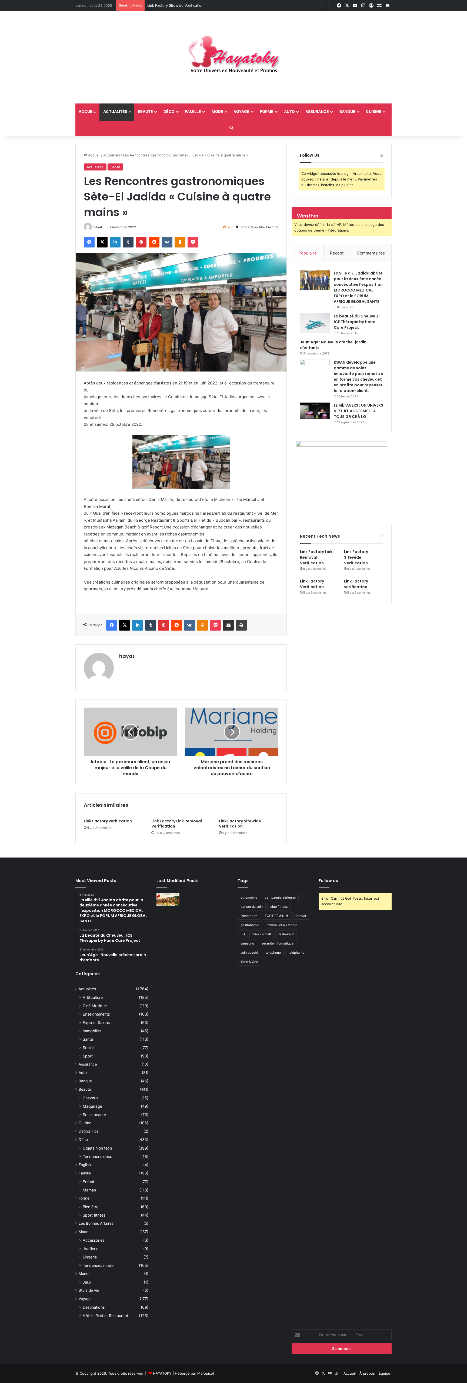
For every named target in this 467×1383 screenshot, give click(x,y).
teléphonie (296, 952)
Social (88, 1047)
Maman (89, 1190)
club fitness (279, 907)
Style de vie (89, 1290)
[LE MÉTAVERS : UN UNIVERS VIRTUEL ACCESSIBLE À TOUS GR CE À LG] (315, 411)
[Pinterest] (141, 242)
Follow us (328, 880)
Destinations (94, 1307)
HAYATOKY (162, 1373)
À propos (367, 1373)
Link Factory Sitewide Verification (175, 5)
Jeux (87, 1282)
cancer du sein (252, 907)
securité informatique (277, 943)
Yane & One (249, 962)
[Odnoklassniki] (180, 242)
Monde (85, 1273)
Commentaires (371, 253)
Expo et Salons (96, 1022)
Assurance (317, 111)
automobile (249, 897)
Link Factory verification (108, 821)
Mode (217, 111)
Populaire (307, 253)
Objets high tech (97, 1148)
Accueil (93, 155)
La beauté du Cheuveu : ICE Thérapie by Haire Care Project (357, 321)
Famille (193, 111)
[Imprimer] (241, 625)
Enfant (88, 1181)
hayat (98, 227)
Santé (115, 167)
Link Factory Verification (312, 584)
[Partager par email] (228, 625)
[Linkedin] (115, 242)
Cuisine (373, 111)
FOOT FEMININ (276, 916)
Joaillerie (90, 1248)
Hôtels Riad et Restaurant (105, 1315)
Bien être (90, 1206)
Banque (347, 111)
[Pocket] (193, 242)
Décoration (249, 916)
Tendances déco (97, 1156)
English (85, 1165)
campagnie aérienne (280, 897)
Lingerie (90, 1257)
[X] (102, 242)
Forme (266, 111)
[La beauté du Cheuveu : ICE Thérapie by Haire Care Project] (315, 323)
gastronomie (250, 925)
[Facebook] (89, 242)
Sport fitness (94, 1215)
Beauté (145, 111)
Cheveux (90, 1098)
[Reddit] (154, 242)
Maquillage (92, 1106)
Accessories (93, 1240)
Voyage (241, 111)
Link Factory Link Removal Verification (176, 823)
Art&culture (93, 997)
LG (243, 934)
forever (300, 916)
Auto (289, 111)
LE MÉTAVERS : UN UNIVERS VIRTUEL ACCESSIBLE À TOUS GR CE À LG (358, 411)
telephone (273, 952)
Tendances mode (98, 1265)
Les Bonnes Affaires (96, 1223)
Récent (336, 253)
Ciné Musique (95, 1005)
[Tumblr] (128, 242)
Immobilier (92, 1031)
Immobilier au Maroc (282, 925)
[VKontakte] (167, 242)
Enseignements (96, 1014)
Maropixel (205, 1373)
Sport (88, 1056)
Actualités (115, 111)
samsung (247, 943)
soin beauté (249, 952)
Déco (169, 111)
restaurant (286, 934)
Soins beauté (94, 1114)
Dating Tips (88, 1131)
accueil (87, 111)
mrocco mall (261, 934)
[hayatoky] (233, 57)
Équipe (384, 1373)
